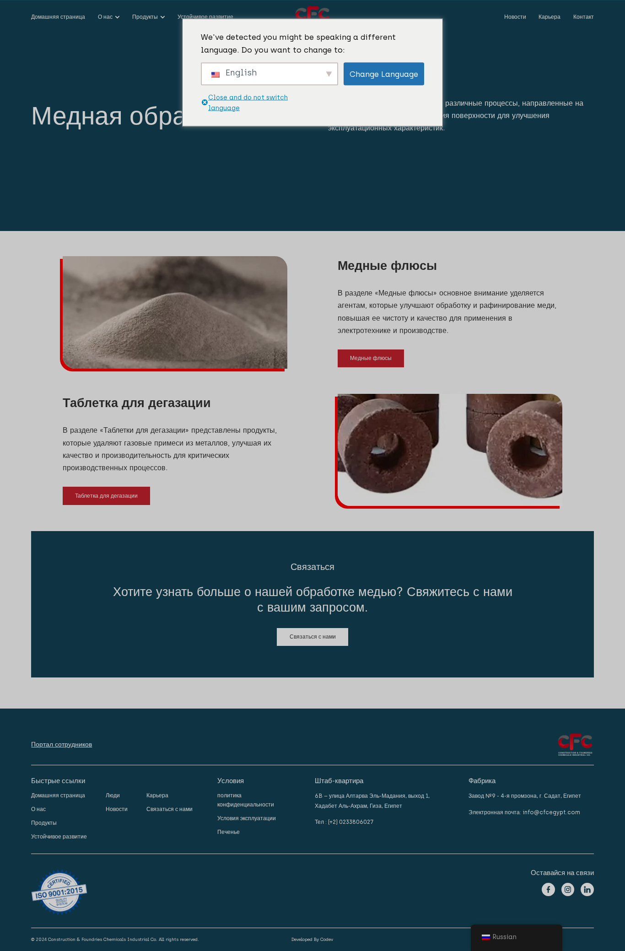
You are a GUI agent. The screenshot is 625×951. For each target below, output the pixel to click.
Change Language (384, 73)
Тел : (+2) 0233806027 (344, 821)
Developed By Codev (312, 939)
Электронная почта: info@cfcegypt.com (524, 812)
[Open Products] (162, 17)
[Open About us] (117, 17)
